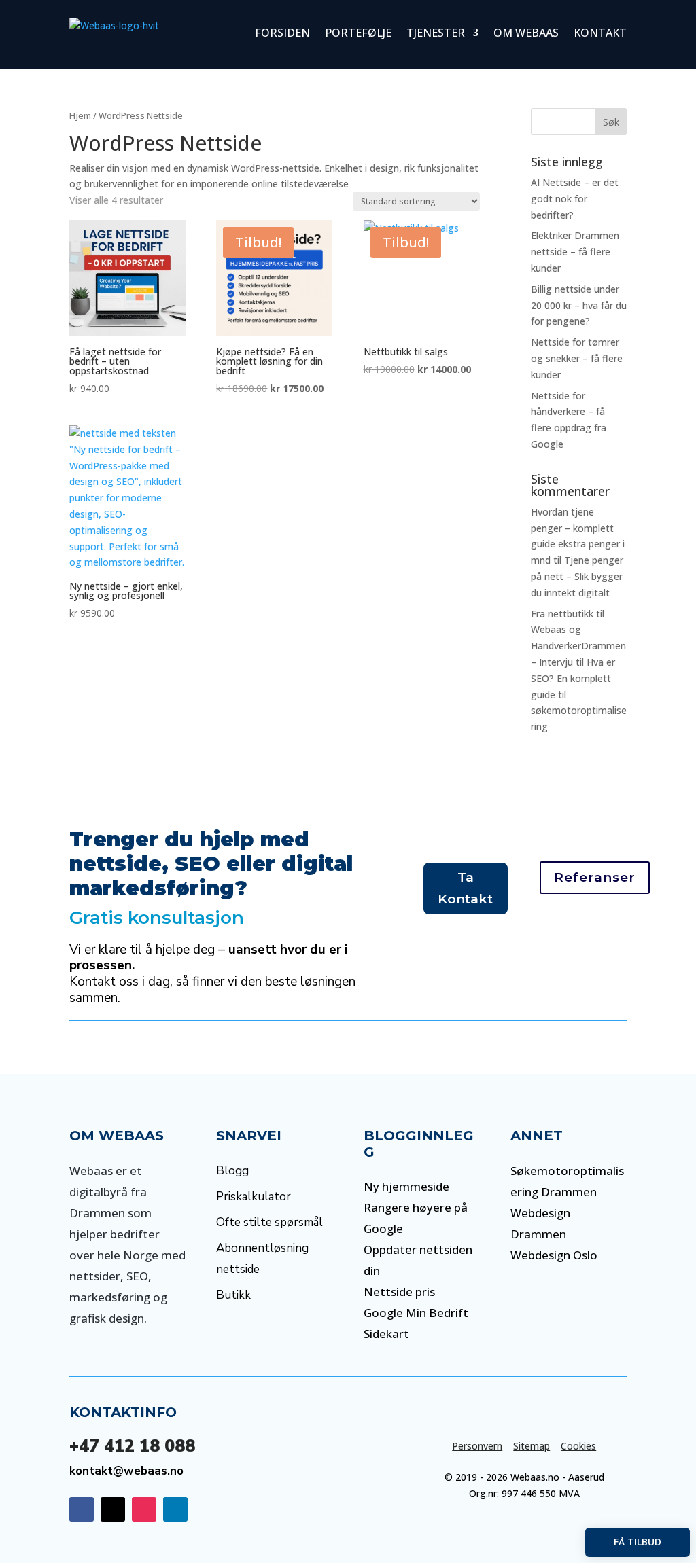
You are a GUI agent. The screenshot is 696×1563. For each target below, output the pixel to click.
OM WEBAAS (526, 32)
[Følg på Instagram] (144, 1509)
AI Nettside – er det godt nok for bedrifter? (575, 198)
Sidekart (386, 1334)
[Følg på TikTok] (113, 1509)
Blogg (232, 1171)
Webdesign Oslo (553, 1255)
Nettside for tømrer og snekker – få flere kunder (577, 358)
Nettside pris (399, 1291)
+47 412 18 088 (132, 1446)
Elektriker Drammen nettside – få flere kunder (575, 251)
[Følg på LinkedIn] (175, 1509)
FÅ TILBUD (637, 1541)
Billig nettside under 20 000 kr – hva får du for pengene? (579, 305)
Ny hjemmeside (406, 1186)
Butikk (233, 1295)
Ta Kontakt (465, 888)
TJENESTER (435, 32)
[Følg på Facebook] (81, 1509)
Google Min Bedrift (416, 1313)
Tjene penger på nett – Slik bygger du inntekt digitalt (577, 576)
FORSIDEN (282, 32)
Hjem (80, 115)
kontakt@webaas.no (126, 1471)
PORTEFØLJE (358, 32)
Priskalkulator (253, 1196)
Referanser (595, 877)
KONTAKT (600, 32)
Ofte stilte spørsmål (269, 1222)
